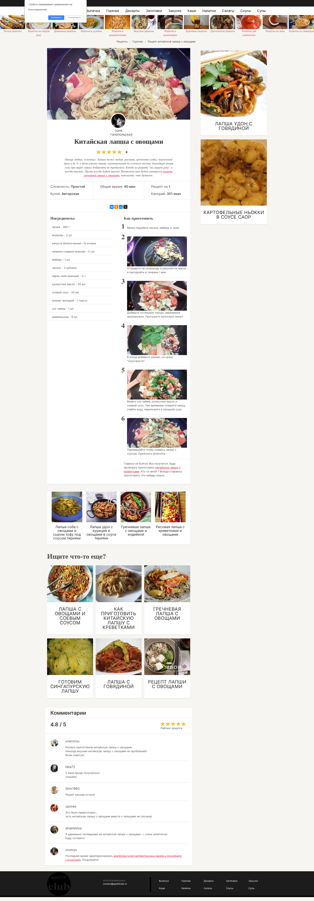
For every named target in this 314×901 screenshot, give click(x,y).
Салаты (228, 11)
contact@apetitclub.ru (115, 883)
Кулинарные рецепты (59, 884)
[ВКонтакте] (112, 207)
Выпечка (93, 11)
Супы (261, 11)
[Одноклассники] (116, 207)
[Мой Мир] (121, 207)
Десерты (132, 11)
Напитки (209, 11)
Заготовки (154, 11)
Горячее (112, 11)
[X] (125, 207)
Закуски (174, 11)
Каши (192, 11)
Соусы (245, 11)
